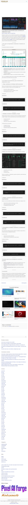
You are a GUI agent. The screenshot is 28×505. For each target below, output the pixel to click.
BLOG (2, 470)
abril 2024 (2, 408)
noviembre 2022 (3, 429)
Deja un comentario (4, 33)
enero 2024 (2, 411)
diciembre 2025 (3, 380)
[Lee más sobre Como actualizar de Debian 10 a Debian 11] (20, 314)
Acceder (2, 457)
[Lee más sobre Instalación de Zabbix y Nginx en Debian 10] (8, 313)
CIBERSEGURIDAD (4, 444)
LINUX (9, 33)
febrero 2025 (3, 394)
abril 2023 (2, 423)
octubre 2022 (3, 430)
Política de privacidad (4, 478)
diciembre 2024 (3, 397)
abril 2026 (2, 375)
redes (11, 39)
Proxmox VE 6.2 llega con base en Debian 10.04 (20, 298)
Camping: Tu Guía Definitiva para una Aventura (7, 471)
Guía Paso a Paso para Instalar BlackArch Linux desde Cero (9, 356)
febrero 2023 (3, 426)
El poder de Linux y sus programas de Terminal (6, 309)
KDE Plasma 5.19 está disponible (19, 308)
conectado (9, 326)
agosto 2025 (3, 386)
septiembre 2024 (3, 401)
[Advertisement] (14, 8)
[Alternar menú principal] (26, 1)
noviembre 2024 (3, 398)
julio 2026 (2, 372)
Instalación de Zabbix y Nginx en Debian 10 (7, 317)
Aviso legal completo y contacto (14, 503)
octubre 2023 (3, 415)
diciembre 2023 (3, 412)
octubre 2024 (3, 400)
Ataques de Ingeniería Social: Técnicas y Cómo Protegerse (9, 364)
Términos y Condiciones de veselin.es (6, 480)
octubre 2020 (3, 436)
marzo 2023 (3, 425)
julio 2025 (2, 387)
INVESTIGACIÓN (3, 448)
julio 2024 (2, 404)
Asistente (2, 467)
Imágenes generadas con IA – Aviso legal (7, 477)
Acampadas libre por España (5, 466)
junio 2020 (2, 437)
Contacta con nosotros (4, 473)
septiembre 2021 (3, 432)
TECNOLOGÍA (3, 451)
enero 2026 (2, 379)
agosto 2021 (3, 433)
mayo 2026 (2, 373)
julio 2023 (2, 419)
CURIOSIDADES (3, 445)
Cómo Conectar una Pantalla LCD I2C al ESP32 (7, 342)
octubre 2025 (3, 383)
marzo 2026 (3, 376)
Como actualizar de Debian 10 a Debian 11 (19, 318)
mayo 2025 (2, 390)
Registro (2, 456)
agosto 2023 (3, 418)
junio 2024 (2, 405)
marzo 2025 (3, 393)
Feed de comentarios (4, 460)
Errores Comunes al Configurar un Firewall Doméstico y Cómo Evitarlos (11, 343)
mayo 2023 (2, 422)
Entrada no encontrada (4, 474)
